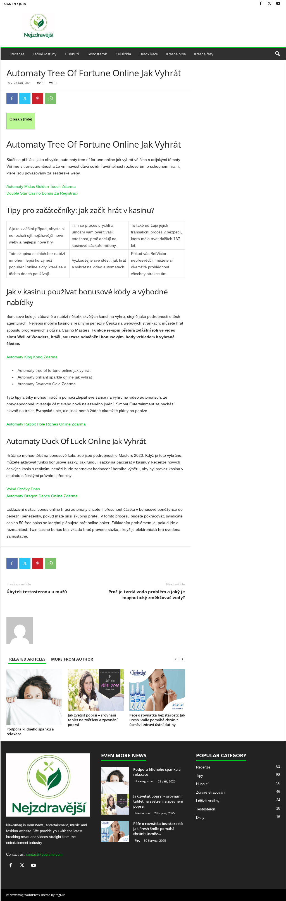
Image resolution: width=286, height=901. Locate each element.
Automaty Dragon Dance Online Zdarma (42, 496)
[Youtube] (278, 4)
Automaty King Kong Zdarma (32, 357)
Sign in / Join (15, 4)
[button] (277, 54)
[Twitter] (269, 4)
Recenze (17, 53)
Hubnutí (72, 53)
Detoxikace (148, 53)
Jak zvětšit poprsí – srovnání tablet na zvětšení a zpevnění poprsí (93, 720)
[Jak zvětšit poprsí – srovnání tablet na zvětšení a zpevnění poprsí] (96, 690)
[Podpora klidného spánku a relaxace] (34, 697)
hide (27, 119)
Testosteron (97, 53)
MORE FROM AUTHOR (72, 659)
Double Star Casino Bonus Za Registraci (42, 193)
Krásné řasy (203, 53)
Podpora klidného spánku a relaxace (30, 731)
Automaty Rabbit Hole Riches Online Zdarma (46, 424)
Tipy (137, 840)
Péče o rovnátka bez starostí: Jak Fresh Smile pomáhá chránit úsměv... (158, 828)
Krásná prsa (176, 53)
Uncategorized (144, 781)
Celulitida (123, 53)
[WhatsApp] (50, 98)
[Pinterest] (37, 98)
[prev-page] (175, 659)
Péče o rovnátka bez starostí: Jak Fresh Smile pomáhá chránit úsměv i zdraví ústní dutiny (157, 720)
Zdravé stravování (210, 792)
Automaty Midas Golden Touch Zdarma (41, 186)
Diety (200, 817)
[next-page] (182, 659)
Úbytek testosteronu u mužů (36, 591)
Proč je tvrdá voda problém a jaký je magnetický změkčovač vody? (146, 594)
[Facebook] (261, 4)
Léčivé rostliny (44, 53)
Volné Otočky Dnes (23, 489)
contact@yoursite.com (44, 854)
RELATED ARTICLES (27, 659)
